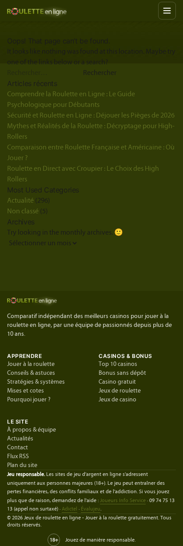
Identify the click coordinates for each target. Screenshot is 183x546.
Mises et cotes (25, 390)
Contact (17, 447)
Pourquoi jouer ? (29, 399)
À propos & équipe (31, 429)
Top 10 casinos (118, 364)
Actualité (20, 200)
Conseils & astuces (31, 373)
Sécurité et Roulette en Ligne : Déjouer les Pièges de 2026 (91, 115)
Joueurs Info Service (123, 500)
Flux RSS (18, 456)
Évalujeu (90, 509)
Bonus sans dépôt (122, 373)
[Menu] (167, 11)
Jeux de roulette (120, 390)
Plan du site (22, 465)
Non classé (23, 211)
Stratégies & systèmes (36, 381)
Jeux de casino (117, 399)
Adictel (69, 509)
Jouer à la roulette (31, 364)
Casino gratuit (117, 381)
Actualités (20, 438)
